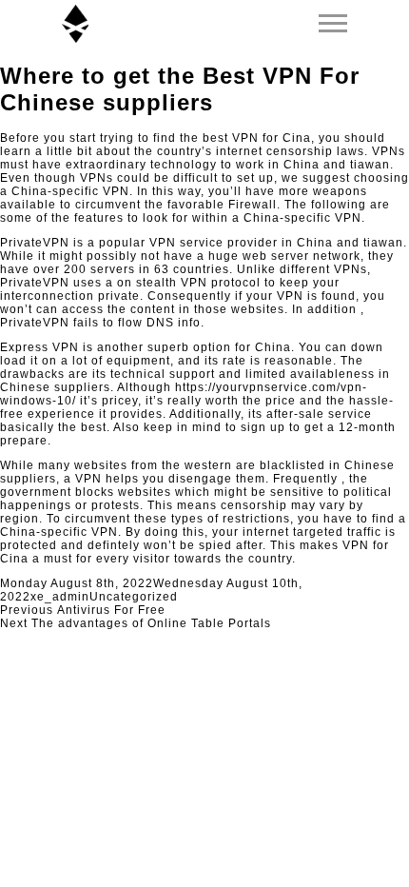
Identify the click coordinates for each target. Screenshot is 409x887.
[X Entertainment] (75, 24)
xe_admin (59, 596)
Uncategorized (133, 596)
